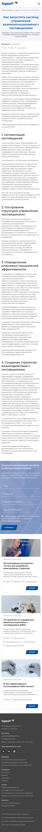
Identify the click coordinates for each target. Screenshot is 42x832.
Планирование (31, 581)
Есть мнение (21, 48)
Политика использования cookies (13, 825)
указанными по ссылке (10, 521)
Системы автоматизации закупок (13, 760)
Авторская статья (13, 642)
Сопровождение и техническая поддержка (17, 793)
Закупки (17, 581)
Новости (4, 781)
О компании (5, 772)
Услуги (4, 785)
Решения (5, 757)
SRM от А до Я (19, 638)
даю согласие (10, 516)
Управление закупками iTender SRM (14, 762)
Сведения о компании (9, 729)
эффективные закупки (15, 645)
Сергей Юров (29, 642)
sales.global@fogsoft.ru (10, 736)
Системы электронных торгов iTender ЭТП (16, 765)
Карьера (4, 775)
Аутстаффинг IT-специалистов (12, 790)
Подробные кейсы (8, 806)
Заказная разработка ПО (10, 787)
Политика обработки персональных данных (17, 818)
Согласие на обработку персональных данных (18, 821)
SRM (11, 48)
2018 (5, 48)
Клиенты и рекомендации (11, 803)
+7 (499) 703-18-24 (8, 739)
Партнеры (5, 778)
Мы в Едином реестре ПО (11, 726)
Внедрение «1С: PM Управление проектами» (17, 796)
